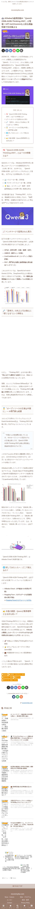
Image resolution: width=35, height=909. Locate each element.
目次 (14, 110)
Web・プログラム (25, 897)
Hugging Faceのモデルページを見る (18, 600)
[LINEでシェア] (18, 50)
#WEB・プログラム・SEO (17, 674)
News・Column (9, 897)
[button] (21, 50)
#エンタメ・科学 (8, 677)
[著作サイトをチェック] (13, 696)
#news (5, 674)
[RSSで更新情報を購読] (21, 696)
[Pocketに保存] (14, 50)
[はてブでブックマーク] (10, 50)
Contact (9, 902)
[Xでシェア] (3, 50)
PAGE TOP (18, 886)
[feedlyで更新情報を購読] (17, 696)
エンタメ (9, 900)
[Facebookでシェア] (7, 50)
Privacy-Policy (25, 902)
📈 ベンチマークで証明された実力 (16, 119)
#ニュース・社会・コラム (10, 680)
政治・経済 (25, 900)
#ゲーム (18, 677)
